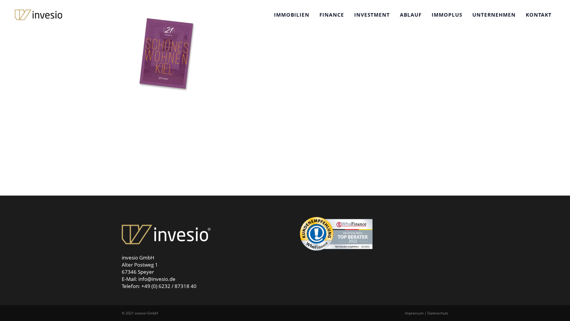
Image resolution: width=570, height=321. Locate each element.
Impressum (414, 313)
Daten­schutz (438, 313)
